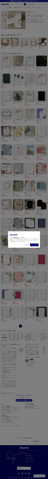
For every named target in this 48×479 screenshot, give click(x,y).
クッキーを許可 (34, 244)
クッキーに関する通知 (33, 239)
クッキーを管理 (25, 244)
